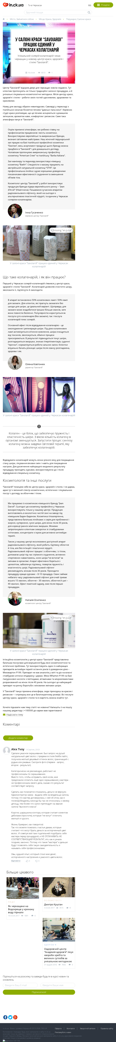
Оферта (58, 1028)
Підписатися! (39, 992)
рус (89, 5)
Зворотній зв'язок (87, 1028)
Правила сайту (107, 1028)
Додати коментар (18, 738)
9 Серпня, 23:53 (33, 749)
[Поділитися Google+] (15, 1017)
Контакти (71, 1028)
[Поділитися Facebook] (5, 1017)
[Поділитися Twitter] (10, 1017)
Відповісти (15, 861)
